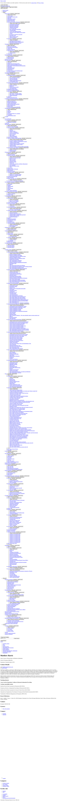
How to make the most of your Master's (17, 412)
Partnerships (12, 357)
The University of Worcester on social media (15, 180)
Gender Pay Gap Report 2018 (15, 541)
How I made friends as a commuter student (17, 409)
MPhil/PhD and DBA (13, 364)
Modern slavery (5, 796)
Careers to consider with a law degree (16, 403)
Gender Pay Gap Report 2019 (15, 540)
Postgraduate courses (11, 19)
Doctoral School (10, 607)
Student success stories (14, 370)
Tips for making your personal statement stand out (18, 437)
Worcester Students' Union (14, 165)
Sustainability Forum (13, 572)
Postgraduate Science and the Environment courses (19, 322)
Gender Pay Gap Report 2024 (15, 535)
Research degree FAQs (11, 610)
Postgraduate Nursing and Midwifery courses (18, 307)
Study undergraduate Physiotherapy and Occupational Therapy (21, 266)
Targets (11, 551)
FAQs (11, 166)
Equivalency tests (13, 35)
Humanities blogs (13, 382)
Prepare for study (8, 152)
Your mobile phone (13, 88)
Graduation (9, 237)
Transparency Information (14, 503)
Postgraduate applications (14, 25)
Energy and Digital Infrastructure (15, 556)
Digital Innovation (10, 583)
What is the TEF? (10, 467)
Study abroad (9, 91)
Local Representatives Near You (13, 90)
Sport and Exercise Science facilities (16, 338)
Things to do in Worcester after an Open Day (18, 433)
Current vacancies (10, 455)
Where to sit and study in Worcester (16, 444)
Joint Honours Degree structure (15, 40)
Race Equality (9, 184)
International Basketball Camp (15, 345)
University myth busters (14, 440)
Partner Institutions (8, 470)
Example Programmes (13, 216)
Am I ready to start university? (15, 398)
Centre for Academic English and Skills (14, 138)
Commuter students (10, 172)
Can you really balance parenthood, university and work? (20, 402)
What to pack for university (14, 443)
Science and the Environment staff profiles (17, 323)
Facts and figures (10, 526)
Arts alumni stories (13, 293)
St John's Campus (10, 628)
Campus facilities (8, 195)
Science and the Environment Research (17, 324)
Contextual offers (13, 30)
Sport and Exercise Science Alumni (16, 346)
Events (6, 451)
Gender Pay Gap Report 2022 (15, 537)
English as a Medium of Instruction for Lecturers (18, 141)
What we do (9, 547)
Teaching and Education (11, 103)
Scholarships (9, 66)
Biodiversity (12, 550)
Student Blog (9, 387)
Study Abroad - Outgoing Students (16, 94)
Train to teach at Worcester (14, 282)
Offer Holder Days (10, 50)
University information (9, 495)
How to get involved (11, 568)
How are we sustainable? (14, 200)
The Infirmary (12, 205)
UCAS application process (14, 439)
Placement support (13, 314)
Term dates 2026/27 (10, 247)
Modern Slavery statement (14, 521)
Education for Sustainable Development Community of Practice (21, 571)
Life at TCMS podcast (14, 359)
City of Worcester (8, 118)
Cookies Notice (34, 2)
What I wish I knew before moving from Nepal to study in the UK (21, 442)
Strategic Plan (9, 508)
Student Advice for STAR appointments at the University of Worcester (22, 430)
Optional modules (13, 145)
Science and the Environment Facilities (16, 326)
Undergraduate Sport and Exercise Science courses (19, 334)
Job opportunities (8, 453)
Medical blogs (12, 383)
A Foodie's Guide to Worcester (15, 395)
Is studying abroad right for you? (15, 418)
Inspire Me (9, 17)
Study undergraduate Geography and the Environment (19, 329)
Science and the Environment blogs (16, 385)
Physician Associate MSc (14, 354)
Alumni (6, 230)
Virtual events (9, 53)
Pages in (11, 14)
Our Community (12, 164)
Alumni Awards (10, 233)
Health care (12, 86)
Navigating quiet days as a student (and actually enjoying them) (21, 427)
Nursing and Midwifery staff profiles (16, 308)
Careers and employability (14, 133)
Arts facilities (12, 289)
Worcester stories (13, 506)
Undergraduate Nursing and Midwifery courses (18, 306)
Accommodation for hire (14, 480)
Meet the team (12, 365)
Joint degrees (9, 38)
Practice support (12, 313)
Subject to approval (13, 37)
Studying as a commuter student (15, 175)
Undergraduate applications (14, 24)
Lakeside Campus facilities (12, 210)
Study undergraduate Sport (14, 347)
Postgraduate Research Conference (13, 608)
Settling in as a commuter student (15, 174)
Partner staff (9, 474)
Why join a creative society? (15, 445)
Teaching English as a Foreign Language (17, 143)
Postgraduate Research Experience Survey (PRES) (16, 609)
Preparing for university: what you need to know (18, 428)
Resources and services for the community (17, 493)
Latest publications (10, 587)
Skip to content (3, 0)
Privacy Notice (41, 2)
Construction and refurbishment (15, 553)
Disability (9, 185)
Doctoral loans (9, 69)
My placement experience (14, 425)
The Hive (9, 217)
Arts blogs (11, 378)
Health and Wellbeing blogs (14, 381)
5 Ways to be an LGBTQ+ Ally (15, 394)
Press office (9, 450)
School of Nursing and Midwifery (13, 303)
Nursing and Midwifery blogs (15, 384)
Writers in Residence (13, 136)
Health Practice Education (14, 259)
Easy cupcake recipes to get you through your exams (19, 405)
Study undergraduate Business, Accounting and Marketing (20, 371)
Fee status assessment (11, 71)
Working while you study (14, 87)
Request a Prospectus (11, 20)
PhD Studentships (13, 598)
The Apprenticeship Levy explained (13, 113)
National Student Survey (11, 229)
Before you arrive (13, 158)
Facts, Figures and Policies (12, 190)
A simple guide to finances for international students (19, 396)
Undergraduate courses (11, 18)
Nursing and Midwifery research (15, 310)
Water (11, 565)
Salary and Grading (10, 460)
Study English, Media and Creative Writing (17, 297)
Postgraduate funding (11, 171)
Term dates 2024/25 (10, 245)
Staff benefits (9, 456)
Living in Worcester (10, 458)
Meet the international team (12, 97)
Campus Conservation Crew (15, 576)
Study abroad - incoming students (15, 93)
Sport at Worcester (13, 344)
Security (6, 632)
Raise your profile (13, 489)
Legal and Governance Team (15, 520)
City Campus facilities (11, 203)
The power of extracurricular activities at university (19, 431)
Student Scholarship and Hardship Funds (17, 512)
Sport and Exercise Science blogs (15, 386)
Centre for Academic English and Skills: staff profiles (19, 146)
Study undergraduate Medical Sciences (16, 330)
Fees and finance (8, 60)
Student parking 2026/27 (11, 218)
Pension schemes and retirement (13, 461)
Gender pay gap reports (11, 531)
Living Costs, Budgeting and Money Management (18, 163)
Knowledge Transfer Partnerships (13, 620)
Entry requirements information (15, 29)
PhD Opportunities (10, 595)
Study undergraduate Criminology (16, 260)
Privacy (4, 797)
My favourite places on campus (15, 424)
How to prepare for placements (15, 415)
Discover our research (9, 579)
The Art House (10, 220)
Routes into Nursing (13, 317)
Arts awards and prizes (14, 294)
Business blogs (12, 379)
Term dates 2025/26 (10, 246)
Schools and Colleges (13, 505)
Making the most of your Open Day (16, 422)
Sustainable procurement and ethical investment (18, 562)
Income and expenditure (11, 529)
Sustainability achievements (12, 566)
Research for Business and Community (12, 618)
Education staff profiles (14, 271)
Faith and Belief (10, 188)
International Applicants (11, 75)
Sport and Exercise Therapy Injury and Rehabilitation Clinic (20, 343)
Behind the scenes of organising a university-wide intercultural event (22, 401)
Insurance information (11, 530)
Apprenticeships (8, 108)
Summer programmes (13, 95)
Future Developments (13, 212)
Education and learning (14, 554)
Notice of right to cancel (14, 36)
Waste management (13, 564)
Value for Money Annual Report (15, 522)
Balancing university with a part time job (17, 400)
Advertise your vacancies (14, 485)
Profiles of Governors (13, 524)
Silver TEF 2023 (10, 466)
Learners (8, 112)
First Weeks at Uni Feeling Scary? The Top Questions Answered (21, 407)
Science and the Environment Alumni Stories (18, 327)
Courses (8, 110)
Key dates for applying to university (16, 34)
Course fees (9, 62)
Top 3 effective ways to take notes (16, 438)
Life (3, 117)
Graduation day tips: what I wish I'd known (17, 408)
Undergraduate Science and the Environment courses (19, 321)
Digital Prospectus (10, 58)
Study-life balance (10, 177)
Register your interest (9, 59)
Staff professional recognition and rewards (14, 469)
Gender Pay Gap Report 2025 (15, 534)
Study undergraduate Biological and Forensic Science (19, 328)
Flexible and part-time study (12, 176)
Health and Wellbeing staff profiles (16, 255)
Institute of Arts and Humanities (13, 283)
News (6, 373)
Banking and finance (13, 85)
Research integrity (8, 612)
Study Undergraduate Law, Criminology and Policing (19, 302)
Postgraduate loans (10, 68)
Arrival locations (12, 52)
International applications (14, 26)
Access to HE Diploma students (15, 31)
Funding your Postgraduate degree (13, 63)
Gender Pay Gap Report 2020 (15, 539)
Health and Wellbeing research (15, 257)
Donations (9, 509)
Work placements (13, 312)
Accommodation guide (14, 81)
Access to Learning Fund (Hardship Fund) (14, 70)
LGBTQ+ (9, 187)
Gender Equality (10, 186)
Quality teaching (6, 648)
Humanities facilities (13, 290)
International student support (12, 89)
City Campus (9, 629)
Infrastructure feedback (14, 225)
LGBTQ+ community (13, 132)
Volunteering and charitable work (15, 492)
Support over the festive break (12, 126)
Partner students (10, 473)
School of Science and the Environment (14, 319)
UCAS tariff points (13, 28)
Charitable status (12, 519)
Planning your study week (12, 178)
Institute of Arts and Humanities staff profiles (17, 288)
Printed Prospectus (10, 57)
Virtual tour (7, 123)
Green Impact (12, 573)
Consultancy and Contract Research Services (15, 621)
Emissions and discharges (14, 555)
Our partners (9, 114)
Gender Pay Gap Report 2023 (15, 536)
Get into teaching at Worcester (15, 272)
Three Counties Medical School (13, 349)
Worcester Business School (12, 360)
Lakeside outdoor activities (14, 215)
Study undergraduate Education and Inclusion (18, 281)
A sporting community (11, 193)
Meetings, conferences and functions (16, 481)
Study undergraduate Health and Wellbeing (17, 265)
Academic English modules (14, 142)
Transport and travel (13, 563)
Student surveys (8, 227)
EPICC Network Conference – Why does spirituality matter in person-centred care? (24, 315)
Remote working (13, 151)
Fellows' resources (13, 525)
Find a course (7, 13)
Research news (10, 588)
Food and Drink (10, 198)
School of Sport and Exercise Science (14, 332)
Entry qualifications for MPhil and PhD (17, 594)
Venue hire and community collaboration (12, 475)
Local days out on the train (14, 420)
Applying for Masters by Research (13, 601)
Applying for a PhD (10, 592)
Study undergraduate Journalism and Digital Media (19, 300)
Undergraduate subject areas (12, 16)
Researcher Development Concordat (11, 613)
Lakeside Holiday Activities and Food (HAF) (18, 214)
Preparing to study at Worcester (12, 82)
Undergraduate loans (11, 67)
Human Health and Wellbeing (12, 581)
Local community (10, 490)
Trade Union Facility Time (12, 543)
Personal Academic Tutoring (12, 137)
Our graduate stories (13, 236)
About (4, 248)
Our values (9, 457)
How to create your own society (15, 410)
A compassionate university (14, 507)
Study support (12, 135)
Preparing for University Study (15, 157)
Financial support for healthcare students (14, 64)
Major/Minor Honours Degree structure (17, 41)
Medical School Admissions (14, 356)
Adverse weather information (10, 633)
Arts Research (12, 291)
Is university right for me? (14, 419)
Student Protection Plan (14, 504)
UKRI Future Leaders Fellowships (11, 623)
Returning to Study (13, 161)
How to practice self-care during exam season (18, 414)
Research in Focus (10, 586)
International (7, 72)
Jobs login (9, 459)
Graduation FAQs (13, 239)
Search (1, 638)
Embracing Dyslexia (13, 406)
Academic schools (8, 249)
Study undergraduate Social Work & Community (18, 268)
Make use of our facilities (14, 494)
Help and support (8, 124)
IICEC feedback (12, 226)
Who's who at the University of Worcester (17, 500)
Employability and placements (15, 367)
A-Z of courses (10, 15)
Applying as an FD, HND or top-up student (17, 32)
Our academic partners (11, 472)
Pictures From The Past (11, 241)
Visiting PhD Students (11, 606)
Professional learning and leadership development (18, 278)
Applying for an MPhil (11, 600)
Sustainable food (12, 561)
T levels (11, 33)
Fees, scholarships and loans (15, 77)
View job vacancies (6, 708)
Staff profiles (12, 355)
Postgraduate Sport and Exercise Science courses (18, 335)
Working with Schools (14, 342)
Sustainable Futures (10, 582)
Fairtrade (11, 558)
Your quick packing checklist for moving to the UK (19, 446)
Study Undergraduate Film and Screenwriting (18, 298)
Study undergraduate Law (14, 301)
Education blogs (12, 380)
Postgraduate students (11, 154)
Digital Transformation (11, 105)
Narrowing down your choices (15, 426)
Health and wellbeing (13, 559)
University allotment (13, 575)
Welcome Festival (13, 160)
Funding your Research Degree (12, 604)
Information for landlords (11, 122)
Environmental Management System (16, 557)
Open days (5, 11)
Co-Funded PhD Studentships (12, 622)
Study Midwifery (13, 318)
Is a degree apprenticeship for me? (16, 417)
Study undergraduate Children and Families (17, 280)
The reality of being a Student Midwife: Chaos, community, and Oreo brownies (24, 432)
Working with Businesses (14, 369)
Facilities (11, 358)
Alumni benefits (10, 240)
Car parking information (11, 219)
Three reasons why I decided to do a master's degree (19, 435)
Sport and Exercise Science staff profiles (17, 336)
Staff (3, 792)
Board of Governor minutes (14, 523)
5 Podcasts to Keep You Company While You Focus (19, 393)
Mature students (10, 170)
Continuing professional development (11, 98)
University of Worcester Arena (15, 209)
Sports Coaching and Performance (13, 104)
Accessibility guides (10, 221)
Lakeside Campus (10, 631)
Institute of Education (11, 269)
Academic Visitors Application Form (13, 617)
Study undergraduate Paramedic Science (17, 267)
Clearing (6, 116)
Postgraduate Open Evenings (12, 47)
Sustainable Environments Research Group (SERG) (19, 560)
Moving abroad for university (15, 423)
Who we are (9, 497)
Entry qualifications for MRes (15, 603)
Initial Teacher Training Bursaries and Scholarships (16, 65)
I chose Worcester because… (15, 416)
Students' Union (10, 194)
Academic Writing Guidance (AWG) (16, 144)
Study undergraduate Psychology (15, 261)
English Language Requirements (15, 80)
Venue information (13, 482)
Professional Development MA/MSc (13, 107)
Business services (10, 483)
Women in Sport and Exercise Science (16, 340)
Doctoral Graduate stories (11, 605)
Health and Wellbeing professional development (18, 262)
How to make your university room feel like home (18, 413)
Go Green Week (12, 574)
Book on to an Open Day (11, 46)
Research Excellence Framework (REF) (12, 611)
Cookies (4, 795)
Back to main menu (4, 8)
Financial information (13, 528)
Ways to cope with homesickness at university (18, 441)
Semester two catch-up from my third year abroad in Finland (20, 429)
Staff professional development (12, 468)
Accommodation (8, 119)
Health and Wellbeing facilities (15, 254)
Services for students (11, 127)
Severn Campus (10, 630)
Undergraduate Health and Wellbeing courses (18, 256)
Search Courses (5, 10)
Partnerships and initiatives (14, 341)
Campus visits (9, 48)
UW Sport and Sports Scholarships (16, 339)
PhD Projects (12, 599)
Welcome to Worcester (11, 155)
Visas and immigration (14, 79)
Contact (4, 624)
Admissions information (14, 27)
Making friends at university (15, 421)
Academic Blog (10, 376)
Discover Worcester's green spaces (16, 404)
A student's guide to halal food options (16, 397)
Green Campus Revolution (14, 577)
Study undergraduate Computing (15, 372)
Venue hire (9, 478)
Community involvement (14, 552)
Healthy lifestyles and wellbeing (13, 147)
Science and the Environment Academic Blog (18, 325)
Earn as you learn (13, 134)
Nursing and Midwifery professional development (18, 311)
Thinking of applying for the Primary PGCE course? (19, 434)
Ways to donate (12, 511)
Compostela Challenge (14, 513)
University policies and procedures (16, 502)
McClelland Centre (13, 263)
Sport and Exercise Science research (16, 337)
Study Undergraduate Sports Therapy (16, 348)
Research (11, 368)
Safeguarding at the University (10, 462)
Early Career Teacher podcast (15, 279)
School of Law (12, 287)
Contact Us (9, 96)
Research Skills (10, 106)
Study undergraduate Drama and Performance (18, 296)
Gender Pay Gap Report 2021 (15, 538)
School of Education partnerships (15, 277)
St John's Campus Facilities (12, 202)
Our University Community (10, 181)
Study (4, 12)
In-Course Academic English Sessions (16, 140)
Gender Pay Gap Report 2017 (15, 542)
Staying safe (12, 162)
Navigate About (3, 640)
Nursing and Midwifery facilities (15, 309)
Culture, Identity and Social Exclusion (14, 584)
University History (13, 501)
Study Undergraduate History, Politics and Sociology (19, 299)
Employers (9, 111)
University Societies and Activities (11, 191)
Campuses (7, 625)
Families (8, 189)
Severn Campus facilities (11, 207)
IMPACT (11, 264)
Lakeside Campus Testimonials (15, 213)
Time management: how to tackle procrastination (18, 436)
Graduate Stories (10, 234)
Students (4, 791)
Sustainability (7, 545)
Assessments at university (14, 399)
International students (13, 366)
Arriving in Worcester (13, 78)
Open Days (7, 44)
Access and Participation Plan (15, 518)
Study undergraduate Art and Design (16, 295)
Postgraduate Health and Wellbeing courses (17, 258)
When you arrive (13, 159)
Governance (9, 514)
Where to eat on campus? (14, 201)
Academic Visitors (8, 614)
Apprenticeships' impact (11, 115)
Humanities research (13, 292)
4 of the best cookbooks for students (16, 392)
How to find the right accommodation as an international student (21, 411)
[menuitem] (30, 10)
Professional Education (11, 585)
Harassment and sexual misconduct (16, 517)
